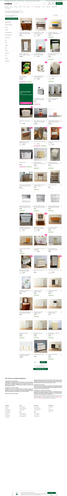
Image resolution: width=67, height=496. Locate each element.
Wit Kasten (14, 10)
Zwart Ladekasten (36, 413)
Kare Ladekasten (22, 409)
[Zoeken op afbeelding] (45, 3)
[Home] (8, 3)
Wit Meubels (10, 10)
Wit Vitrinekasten (7, 415)
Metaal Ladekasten (37, 409)
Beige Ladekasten (36, 416)
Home (6, 10)
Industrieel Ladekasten (23, 414)
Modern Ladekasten (23, 416)
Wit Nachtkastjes (7, 412)
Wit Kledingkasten (7, 409)
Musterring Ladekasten (23, 408)
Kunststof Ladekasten (37, 408)
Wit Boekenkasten (8, 411)
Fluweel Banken (51, 409)
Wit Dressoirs (7, 414)
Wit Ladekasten (20, 10)
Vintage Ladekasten (22, 413)
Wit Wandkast (7, 417)
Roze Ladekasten (36, 414)
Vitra (49, 408)
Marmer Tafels (51, 411)
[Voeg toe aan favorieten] (32, 33)
